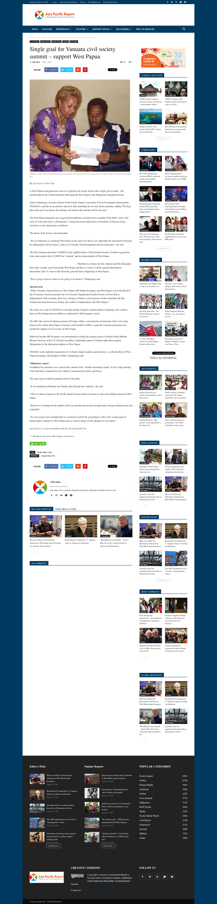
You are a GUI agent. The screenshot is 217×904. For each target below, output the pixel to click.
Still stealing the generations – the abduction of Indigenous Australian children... (151, 619)
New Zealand (146, 798)
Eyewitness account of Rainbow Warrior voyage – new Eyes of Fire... (175, 341)
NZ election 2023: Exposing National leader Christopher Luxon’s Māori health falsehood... (175, 207)
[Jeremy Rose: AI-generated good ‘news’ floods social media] (92, 793)
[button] (183, 29)
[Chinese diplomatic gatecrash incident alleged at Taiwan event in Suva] (176, 635)
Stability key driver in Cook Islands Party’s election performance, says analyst (116, 806)
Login (55, 2)
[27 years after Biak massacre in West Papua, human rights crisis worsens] (151, 328)
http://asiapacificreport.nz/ (59, 486)
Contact (82, 2)
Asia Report (169, 95)
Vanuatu (65, 42)
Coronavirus (144, 170)
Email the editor (110, 490)
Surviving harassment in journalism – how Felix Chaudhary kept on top (174, 423)
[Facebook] (167, 2)
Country (81, 29)
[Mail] (172, 2)
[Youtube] (185, 2)
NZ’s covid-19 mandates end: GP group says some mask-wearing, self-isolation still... (151, 238)
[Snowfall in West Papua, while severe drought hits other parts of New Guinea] (151, 456)
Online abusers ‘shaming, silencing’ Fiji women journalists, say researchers (175, 395)
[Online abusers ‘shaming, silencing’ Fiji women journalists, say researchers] (176, 382)
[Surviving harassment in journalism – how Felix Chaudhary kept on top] (176, 410)
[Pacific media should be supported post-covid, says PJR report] (176, 224)
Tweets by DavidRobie (163, 358)
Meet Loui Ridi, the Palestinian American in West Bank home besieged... (176, 497)
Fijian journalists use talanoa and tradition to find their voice (151, 395)
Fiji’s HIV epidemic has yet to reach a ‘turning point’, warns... (176, 571)
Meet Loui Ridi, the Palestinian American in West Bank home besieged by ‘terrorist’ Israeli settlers (45, 542)
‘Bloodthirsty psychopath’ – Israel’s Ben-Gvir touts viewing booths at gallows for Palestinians (114, 542)
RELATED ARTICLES (41, 509)
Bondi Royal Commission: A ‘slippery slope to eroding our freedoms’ (176, 543)
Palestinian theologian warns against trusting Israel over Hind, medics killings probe (61, 836)
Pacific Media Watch (149, 815)
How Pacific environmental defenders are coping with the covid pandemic (176, 129)
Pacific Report (56, 42)
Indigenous (145, 802)
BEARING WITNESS (150, 260)
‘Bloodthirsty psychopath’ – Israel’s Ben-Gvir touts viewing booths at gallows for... (150, 730)
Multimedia (122, 29)
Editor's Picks (170, 565)
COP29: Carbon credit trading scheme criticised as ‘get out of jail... (176, 102)
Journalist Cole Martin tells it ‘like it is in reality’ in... (150, 285)
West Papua (73, 42)
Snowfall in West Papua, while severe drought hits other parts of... (150, 469)
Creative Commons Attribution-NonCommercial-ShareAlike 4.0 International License (101, 880)
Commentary (105, 536)
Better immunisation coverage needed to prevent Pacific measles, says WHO (176, 176)
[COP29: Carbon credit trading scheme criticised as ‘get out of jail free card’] (176, 89)
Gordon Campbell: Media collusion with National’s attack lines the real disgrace (175, 619)
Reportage (62, 29)
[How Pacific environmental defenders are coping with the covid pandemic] (176, 116)
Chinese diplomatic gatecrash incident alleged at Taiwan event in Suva (175, 648)
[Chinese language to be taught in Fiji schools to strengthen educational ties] (176, 456)
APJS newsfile (144, 389)
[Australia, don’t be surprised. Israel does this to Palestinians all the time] (151, 484)
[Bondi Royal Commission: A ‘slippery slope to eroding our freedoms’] (81, 526)
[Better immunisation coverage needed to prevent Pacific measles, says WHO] (176, 163)
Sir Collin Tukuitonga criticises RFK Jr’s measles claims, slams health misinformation (150, 177)
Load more (162, 138)
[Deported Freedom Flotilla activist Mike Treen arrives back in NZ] (151, 635)
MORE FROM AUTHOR (65, 509)
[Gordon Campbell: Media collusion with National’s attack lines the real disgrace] (176, 605)
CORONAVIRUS (148, 150)
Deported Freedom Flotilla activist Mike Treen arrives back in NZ (150, 648)
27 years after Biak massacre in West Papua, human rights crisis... (149, 341)
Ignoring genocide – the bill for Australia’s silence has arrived (150, 314)
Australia (143, 612)
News (35, 29)
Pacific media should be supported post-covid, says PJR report (175, 237)
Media (142, 811)
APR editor (36, 62)
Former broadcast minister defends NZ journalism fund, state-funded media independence (150, 207)
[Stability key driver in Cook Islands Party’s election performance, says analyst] (92, 807)
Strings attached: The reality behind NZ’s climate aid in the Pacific (150, 129)
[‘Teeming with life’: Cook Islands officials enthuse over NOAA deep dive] (92, 837)
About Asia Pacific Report (68, 2)
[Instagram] (57, 495)
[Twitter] (180, 2)
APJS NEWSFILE (149, 368)
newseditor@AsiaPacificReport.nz (98, 890)
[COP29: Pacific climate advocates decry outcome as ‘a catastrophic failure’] (151, 89)
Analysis (47, 29)
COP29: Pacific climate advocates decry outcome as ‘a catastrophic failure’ (151, 102)
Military (143, 833)
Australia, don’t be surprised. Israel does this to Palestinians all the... (150, 497)
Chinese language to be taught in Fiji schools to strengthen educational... (175, 469)
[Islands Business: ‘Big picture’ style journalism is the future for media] (151, 410)
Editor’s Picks (100, 29)
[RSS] (176, 2)
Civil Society (35, 42)
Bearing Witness (171, 335)
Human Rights (45, 42)
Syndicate (144, 789)
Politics (143, 780)
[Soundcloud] (62, 495)
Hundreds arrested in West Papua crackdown (53, 436)
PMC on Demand (145, 29)
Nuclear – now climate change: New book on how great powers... (175, 286)
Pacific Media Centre (110, 2)
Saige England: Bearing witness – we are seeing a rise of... (175, 314)
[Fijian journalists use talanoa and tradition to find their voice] (151, 382)
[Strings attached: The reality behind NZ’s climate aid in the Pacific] (151, 116)
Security (143, 828)
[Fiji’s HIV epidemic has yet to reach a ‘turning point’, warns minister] (176, 558)
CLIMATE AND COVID (151, 75)
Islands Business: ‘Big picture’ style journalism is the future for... (150, 423)
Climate (142, 95)
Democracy (145, 824)
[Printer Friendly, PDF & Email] (38, 443)
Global (142, 642)
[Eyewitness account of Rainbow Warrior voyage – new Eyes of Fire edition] (176, 328)
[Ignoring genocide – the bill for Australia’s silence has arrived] (151, 301)
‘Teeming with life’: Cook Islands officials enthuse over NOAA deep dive (115, 836)
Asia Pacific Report (118, 874)
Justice (143, 837)
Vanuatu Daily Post (77, 428)
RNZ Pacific (145, 806)
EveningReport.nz (94, 2)
